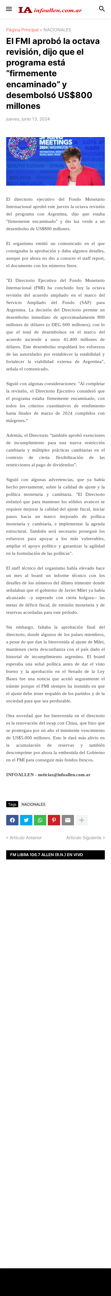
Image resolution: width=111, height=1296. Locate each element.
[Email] (68, 820)
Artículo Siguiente (83, 837)
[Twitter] (26, 820)
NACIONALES (57, 30)
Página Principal (22, 30)
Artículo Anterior (26, 837)
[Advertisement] (55, 961)
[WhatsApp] (40, 820)
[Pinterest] (54, 820)
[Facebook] (12, 820)
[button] (8, 9)
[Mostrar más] (82, 820)
